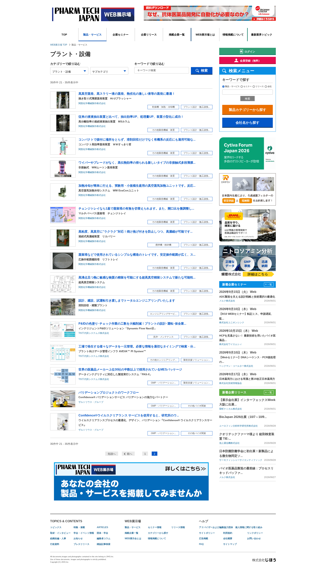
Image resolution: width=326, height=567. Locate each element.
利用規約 (227, 533)
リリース (259, 86)
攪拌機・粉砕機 (163, 245)
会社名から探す (247, 123)
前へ (129, 453)
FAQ (201, 544)
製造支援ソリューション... (196, 360)
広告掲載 (203, 538)
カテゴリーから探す (158, 533)
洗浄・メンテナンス (163, 337)
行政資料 (54, 544)
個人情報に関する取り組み (248, 527)
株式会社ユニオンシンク (231, 322)
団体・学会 (102, 533)
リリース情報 (178, 527)
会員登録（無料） (250, 60)
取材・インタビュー (60, 533)
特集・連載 (79, 527)
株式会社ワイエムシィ (230, 344)
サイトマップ (230, 544)
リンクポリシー (255, 533)
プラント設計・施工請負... (196, 107)
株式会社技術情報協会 (230, 383)
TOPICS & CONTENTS (66, 521)
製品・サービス (92, 34)
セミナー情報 (154, 527)
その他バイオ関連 (197, 406)
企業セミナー (120, 34)
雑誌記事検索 (103, 544)
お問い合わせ (254, 538)
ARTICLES (102, 527)
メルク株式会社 (227, 300)
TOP (64, 34)
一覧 (269, 284)
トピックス (56, 527)
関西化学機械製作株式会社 (92, 103)
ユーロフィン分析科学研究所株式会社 (238, 426)
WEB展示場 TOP (58, 44)
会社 (270, 86)
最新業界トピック (261, 34)
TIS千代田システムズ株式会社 (93, 333)
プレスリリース (81, 544)
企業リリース (149, 34)
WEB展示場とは (205, 34)
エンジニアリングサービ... (163, 314)
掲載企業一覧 (177, 34)
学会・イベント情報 (84, 533)
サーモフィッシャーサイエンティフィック (240, 460)
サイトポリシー (207, 533)
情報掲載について (233, 34)
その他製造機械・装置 (163, 130)
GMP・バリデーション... (163, 382)
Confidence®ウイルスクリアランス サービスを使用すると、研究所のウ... (145, 420)
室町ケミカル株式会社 (230, 409)
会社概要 (227, 538)
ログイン (249, 51)
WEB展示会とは (133, 538)
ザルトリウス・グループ (90, 402)
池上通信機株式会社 (229, 443)
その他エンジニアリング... (163, 360)
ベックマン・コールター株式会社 (236, 366)
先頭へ (112, 453)
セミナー (247, 86)
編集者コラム (103, 538)
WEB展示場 (133, 521)
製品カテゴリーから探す (247, 110)
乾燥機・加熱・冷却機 (163, 107)
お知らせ (78, 538)
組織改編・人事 (58, 538)
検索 (204, 70)
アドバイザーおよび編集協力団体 (216, 527)
